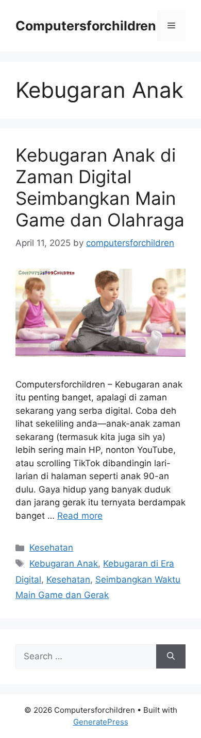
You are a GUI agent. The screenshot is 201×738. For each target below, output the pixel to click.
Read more (80, 516)
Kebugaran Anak (63, 563)
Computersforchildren (85, 25)
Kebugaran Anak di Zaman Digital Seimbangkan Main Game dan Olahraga (100, 187)
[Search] (171, 656)
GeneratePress (100, 722)
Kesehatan (51, 547)
